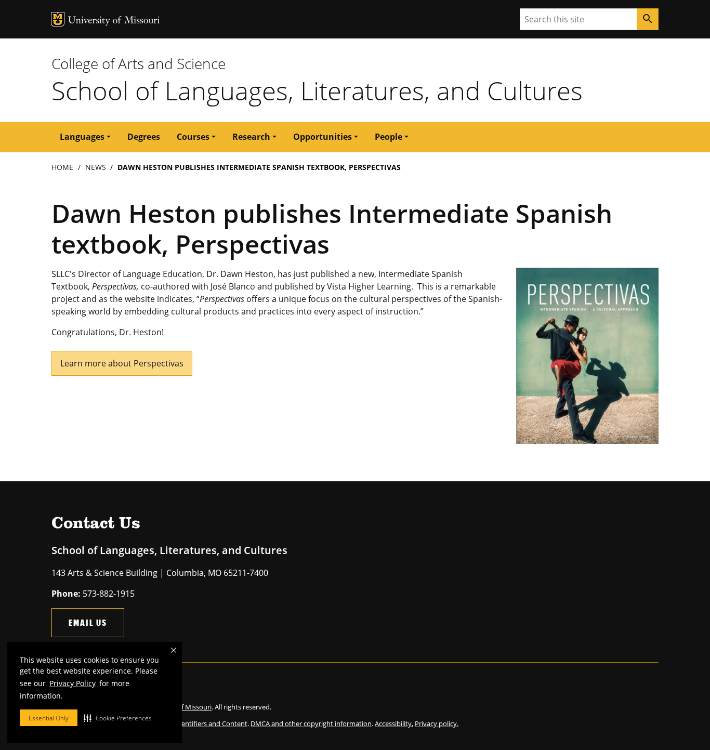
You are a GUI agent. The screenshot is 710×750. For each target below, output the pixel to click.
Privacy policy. (436, 723)
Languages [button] (82, 136)
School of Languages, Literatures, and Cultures (317, 90)
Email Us (88, 622)
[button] (118, 717)
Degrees (143, 136)
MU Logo (57, 19)
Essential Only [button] (49, 718)
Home (62, 167)
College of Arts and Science (138, 63)
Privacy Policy (72, 683)
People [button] (388, 136)
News (95, 167)
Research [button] (251, 136)
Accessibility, (394, 723)
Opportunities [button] (322, 136)
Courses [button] (193, 136)
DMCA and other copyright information (311, 723)
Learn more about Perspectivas (121, 363)
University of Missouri (114, 21)
